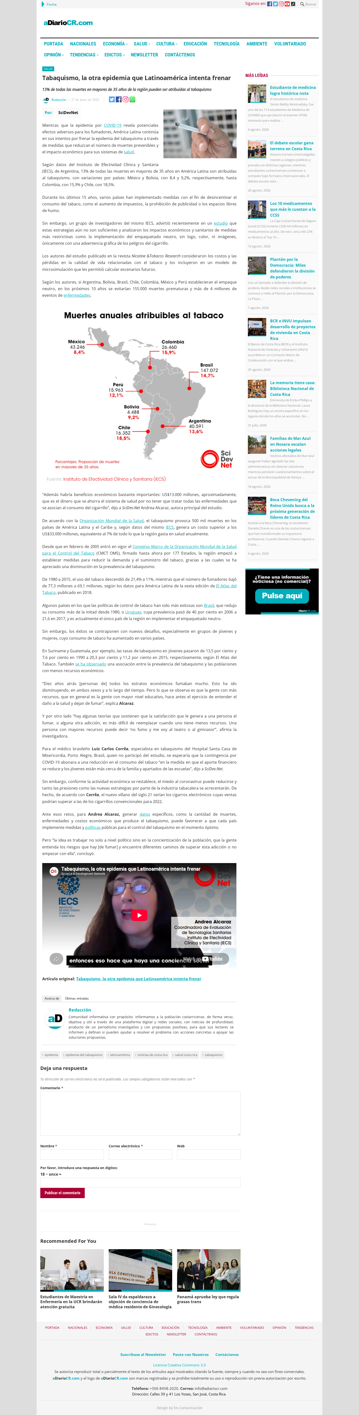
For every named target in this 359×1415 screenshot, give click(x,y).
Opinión (52, 55)
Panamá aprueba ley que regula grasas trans (208, 1299)
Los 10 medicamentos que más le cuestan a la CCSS (293, 209)
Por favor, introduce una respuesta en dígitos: (79, 1167)
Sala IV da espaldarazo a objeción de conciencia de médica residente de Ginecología (140, 1302)
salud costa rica (186, 1055)
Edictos (113, 55)
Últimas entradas (77, 998)
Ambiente (256, 44)
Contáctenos (180, 55)
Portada (53, 44)
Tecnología (227, 44)
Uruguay (133, 612)
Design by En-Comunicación (179, 1407)
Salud (140, 44)
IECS (170, 527)
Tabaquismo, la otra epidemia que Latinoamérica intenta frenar (138, 979)
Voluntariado (290, 44)
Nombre (48, 1146)
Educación (195, 44)
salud (129, 152)
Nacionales (83, 44)
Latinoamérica (120, 1055)
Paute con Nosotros (191, 1354)
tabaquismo (213, 1055)
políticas (93, 827)
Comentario (51, 1088)
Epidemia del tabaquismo (84, 1055)
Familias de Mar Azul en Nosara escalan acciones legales (290, 444)
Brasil (209, 605)
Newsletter (144, 55)
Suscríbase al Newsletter (143, 1354)
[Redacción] (55, 1027)
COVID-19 (112, 125)
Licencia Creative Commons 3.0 (179, 1364)
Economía (114, 44)
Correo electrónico (126, 1146)
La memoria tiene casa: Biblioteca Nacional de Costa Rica (293, 388)
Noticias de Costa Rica (152, 1055)
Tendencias (82, 55)
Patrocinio (150, 1224)
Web (181, 1146)
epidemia (51, 1055)
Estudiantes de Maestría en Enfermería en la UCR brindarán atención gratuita (71, 1302)
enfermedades (76, 295)
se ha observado (90, 664)
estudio (221, 223)
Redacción (59, 99)
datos (145, 814)
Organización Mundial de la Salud (112, 520)
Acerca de (52, 998)
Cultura (165, 44)
